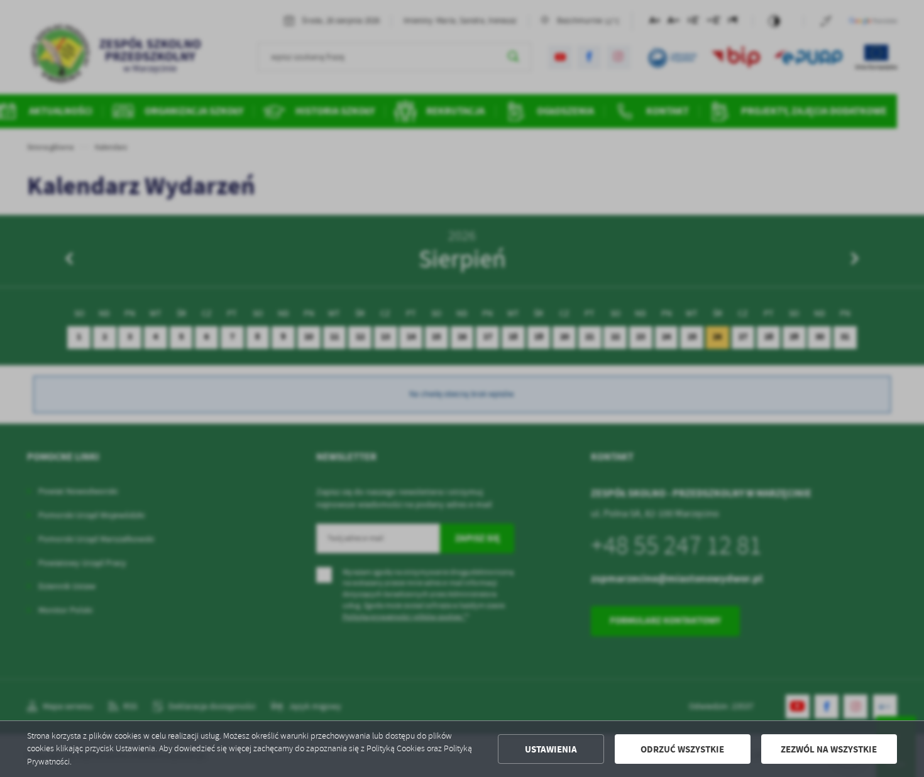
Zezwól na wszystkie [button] (829, 749)
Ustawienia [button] (551, 749)
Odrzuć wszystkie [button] (682, 749)
